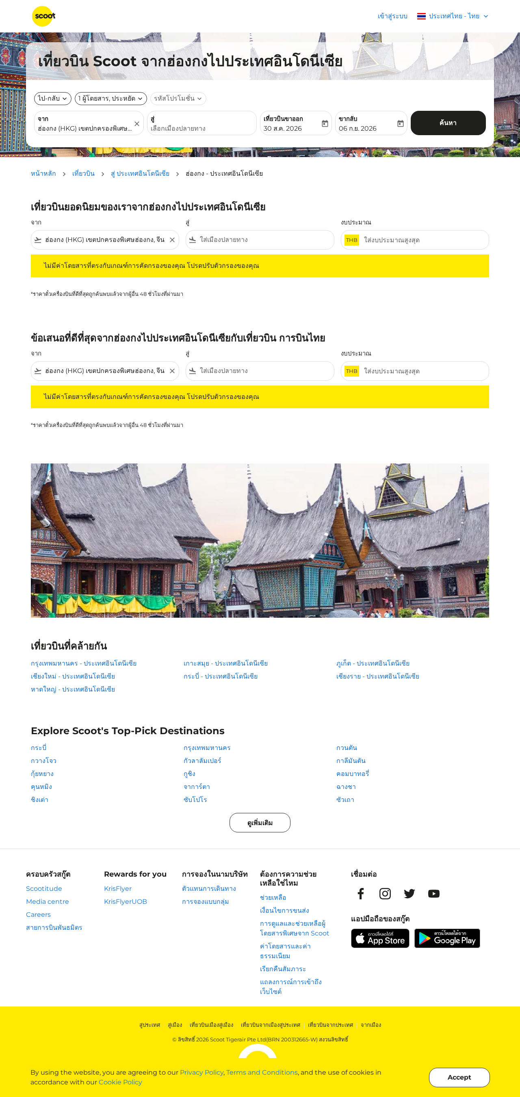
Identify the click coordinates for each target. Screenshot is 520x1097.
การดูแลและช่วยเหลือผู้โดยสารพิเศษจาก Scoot (294, 928)
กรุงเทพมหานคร (207, 748)
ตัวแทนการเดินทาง (209, 888)
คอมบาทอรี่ (352, 774)
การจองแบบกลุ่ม (205, 901)
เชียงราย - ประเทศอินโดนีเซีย (377, 676)
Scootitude (44, 888)
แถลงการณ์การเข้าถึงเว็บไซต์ (291, 987)
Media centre (47, 901)
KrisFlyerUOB (125, 901)
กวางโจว (43, 761)
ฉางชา (346, 787)
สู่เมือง (175, 1025)
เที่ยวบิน (83, 173)
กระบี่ (38, 748)
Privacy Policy (201, 1072)
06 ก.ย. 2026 (358, 128)
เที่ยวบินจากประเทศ (330, 1025)
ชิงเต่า (39, 800)
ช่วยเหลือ (273, 897)
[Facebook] (360, 893)
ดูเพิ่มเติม (260, 823)
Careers (38, 914)
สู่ (152, 119)
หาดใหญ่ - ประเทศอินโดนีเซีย (73, 689)
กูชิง (189, 774)
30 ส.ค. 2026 (283, 128)
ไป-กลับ (49, 98)
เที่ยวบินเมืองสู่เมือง (211, 1025)
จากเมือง (371, 1025)
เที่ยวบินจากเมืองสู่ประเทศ (270, 1025)
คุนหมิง (41, 787)
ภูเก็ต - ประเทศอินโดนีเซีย (373, 663)
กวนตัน (346, 748)
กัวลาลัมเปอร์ (202, 761)
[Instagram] (385, 893)
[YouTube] (434, 893)
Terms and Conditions (262, 1072)
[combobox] (85, 129)
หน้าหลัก (43, 173)
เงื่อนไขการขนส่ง (284, 910)
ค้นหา (448, 123)
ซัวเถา (345, 800)
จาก (43, 119)
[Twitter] (409, 893)
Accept (459, 1077)
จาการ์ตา (197, 787)
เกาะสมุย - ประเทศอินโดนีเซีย (226, 663)
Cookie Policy (120, 1082)
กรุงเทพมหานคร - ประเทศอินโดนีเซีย (83, 663)
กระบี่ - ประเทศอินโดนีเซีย (221, 676)
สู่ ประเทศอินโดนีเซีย (140, 173)
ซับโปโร (195, 800)
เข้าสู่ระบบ (392, 16)
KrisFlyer (118, 888)
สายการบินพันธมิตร (54, 927)
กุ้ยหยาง (42, 774)
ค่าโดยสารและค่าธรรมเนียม (285, 951)
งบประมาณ (356, 222)
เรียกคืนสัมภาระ (283, 969)
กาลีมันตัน (351, 761)
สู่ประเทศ (149, 1025)
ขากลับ (348, 119)
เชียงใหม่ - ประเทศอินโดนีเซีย (73, 676)
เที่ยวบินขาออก (283, 119)
